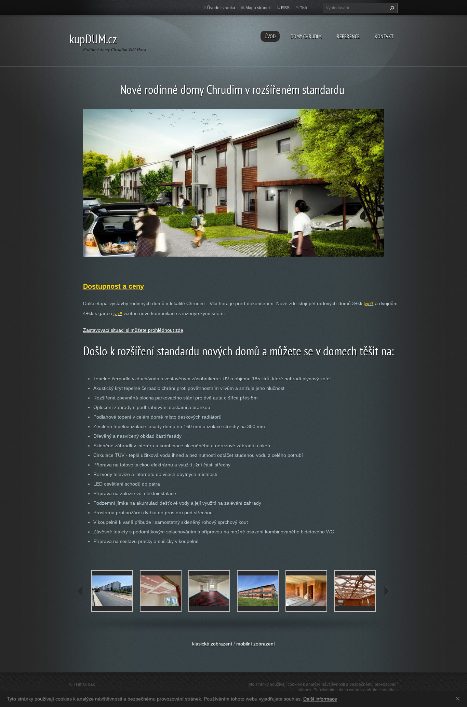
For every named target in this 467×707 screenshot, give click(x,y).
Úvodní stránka (221, 7)
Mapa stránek (258, 7)
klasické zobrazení (212, 644)
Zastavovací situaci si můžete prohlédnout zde (133, 330)
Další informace (320, 699)
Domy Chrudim (306, 36)
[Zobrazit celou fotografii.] (112, 591)
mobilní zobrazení (255, 644)
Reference (348, 36)
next (386, 591)
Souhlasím (459, 698)
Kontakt (384, 36)
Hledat (391, 8)
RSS (285, 7)
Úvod (270, 36)
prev (80, 591)
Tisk (303, 7)
